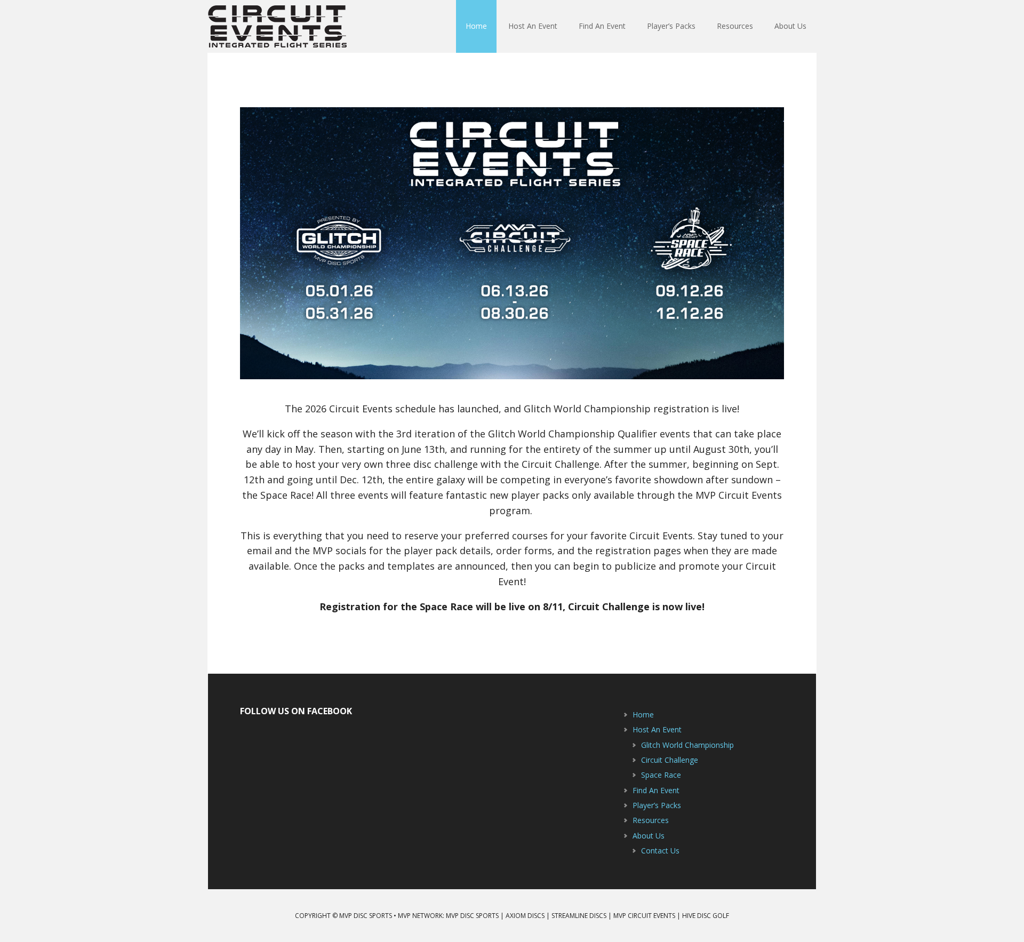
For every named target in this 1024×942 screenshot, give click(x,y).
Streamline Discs (578, 915)
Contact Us (660, 850)
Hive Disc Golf (705, 915)
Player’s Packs (657, 805)
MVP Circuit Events (277, 26)
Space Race (661, 775)
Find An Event (656, 790)
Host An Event (657, 729)
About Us (649, 836)
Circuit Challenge (669, 760)
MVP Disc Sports (472, 915)
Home (643, 714)
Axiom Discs (525, 915)
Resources (651, 820)
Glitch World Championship (687, 745)
